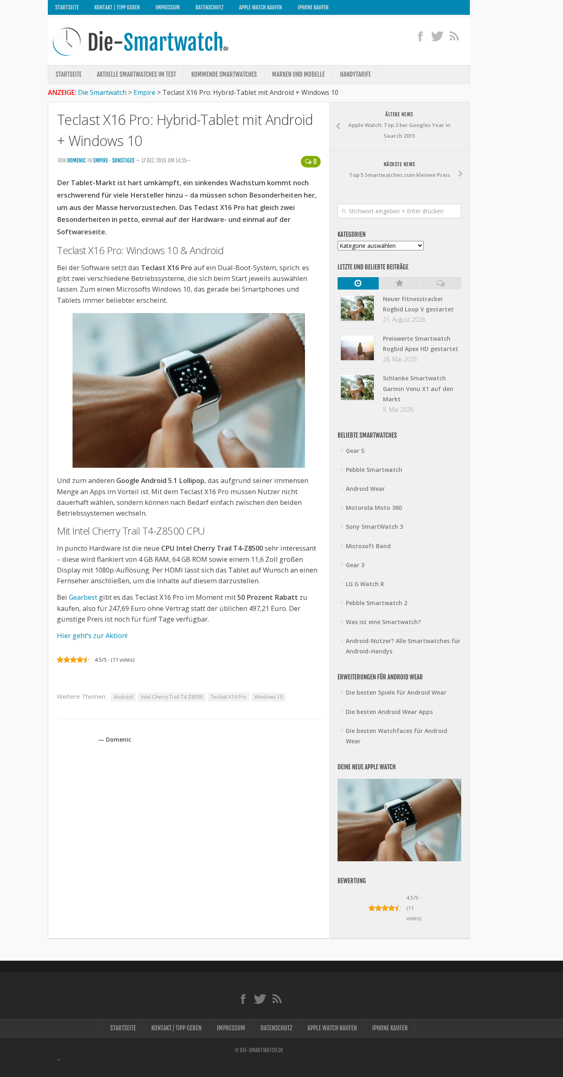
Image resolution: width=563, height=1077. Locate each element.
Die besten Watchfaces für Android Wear (396, 736)
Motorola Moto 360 (374, 507)
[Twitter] (437, 36)
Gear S (355, 451)
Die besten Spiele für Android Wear (396, 692)
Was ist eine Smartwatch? (383, 622)
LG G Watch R (365, 584)
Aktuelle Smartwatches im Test (136, 74)
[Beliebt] (399, 283)
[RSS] (454, 36)
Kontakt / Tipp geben (117, 7)
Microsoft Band (368, 546)
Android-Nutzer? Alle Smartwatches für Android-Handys (403, 646)
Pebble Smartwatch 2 (376, 603)
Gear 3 (355, 565)
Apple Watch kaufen (260, 7)
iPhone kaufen (313, 7)
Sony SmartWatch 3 (374, 526)
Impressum (167, 7)
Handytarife (355, 74)
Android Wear (365, 489)
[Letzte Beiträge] (358, 283)
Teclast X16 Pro (228, 696)
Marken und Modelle (298, 74)
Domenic (76, 160)
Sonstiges (123, 160)
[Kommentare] (440, 283)
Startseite (67, 7)
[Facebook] (420, 36)
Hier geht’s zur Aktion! (92, 635)
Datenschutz (209, 7)
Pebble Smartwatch (374, 470)
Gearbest (83, 597)
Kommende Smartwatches (224, 74)
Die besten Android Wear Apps (389, 712)
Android (123, 696)
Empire (100, 160)
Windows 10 (268, 696)
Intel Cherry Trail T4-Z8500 (172, 696)
